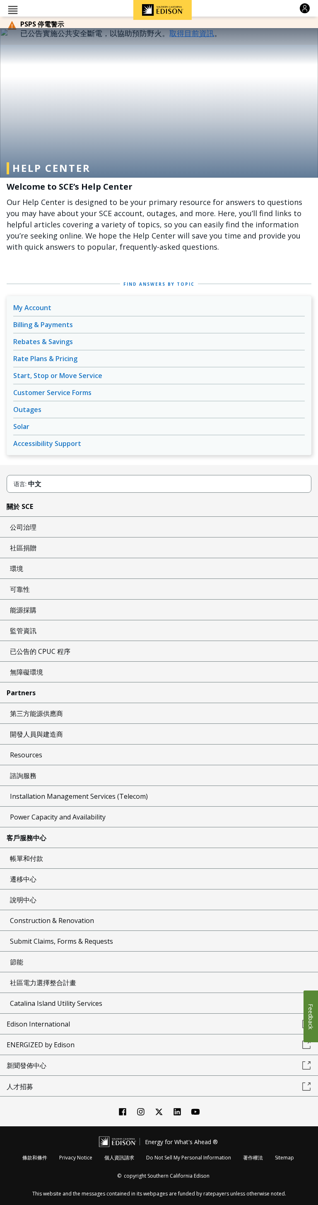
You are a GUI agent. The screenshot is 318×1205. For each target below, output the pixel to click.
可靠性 (20, 589)
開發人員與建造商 (36, 734)
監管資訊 (23, 630)
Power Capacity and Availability (58, 817)
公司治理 (23, 527)
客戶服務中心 (26, 837)
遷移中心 (23, 879)
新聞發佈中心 (26, 1065)
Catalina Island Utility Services (56, 1003)
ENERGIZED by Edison (41, 1044)
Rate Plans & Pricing (45, 358)
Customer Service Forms (52, 392)
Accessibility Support (47, 443)
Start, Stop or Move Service (57, 375)
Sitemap (284, 1157)
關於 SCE (20, 506)
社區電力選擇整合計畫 (43, 982)
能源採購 (23, 610)
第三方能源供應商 (36, 713)
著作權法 (253, 1157)
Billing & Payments (43, 324)
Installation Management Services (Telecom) (79, 796)
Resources (26, 754)
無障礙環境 (26, 672)
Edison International (38, 1024)
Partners (21, 692)
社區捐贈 (23, 547)
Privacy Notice (75, 1157)
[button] (13, 9)
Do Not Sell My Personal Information (188, 1157)
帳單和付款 (26, 858)
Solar (21, 426)
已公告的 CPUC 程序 (40, 651)
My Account (32, 307)
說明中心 (23, 899)
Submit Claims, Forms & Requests (61, 941)
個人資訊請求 (119, 1157)
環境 (16, 568)
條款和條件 (34, 1157)
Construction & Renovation (52, 920)
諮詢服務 (23, 775)
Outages (27, 409)
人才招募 (20, 1086)
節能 (16, 961)
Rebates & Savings (43, 341)
